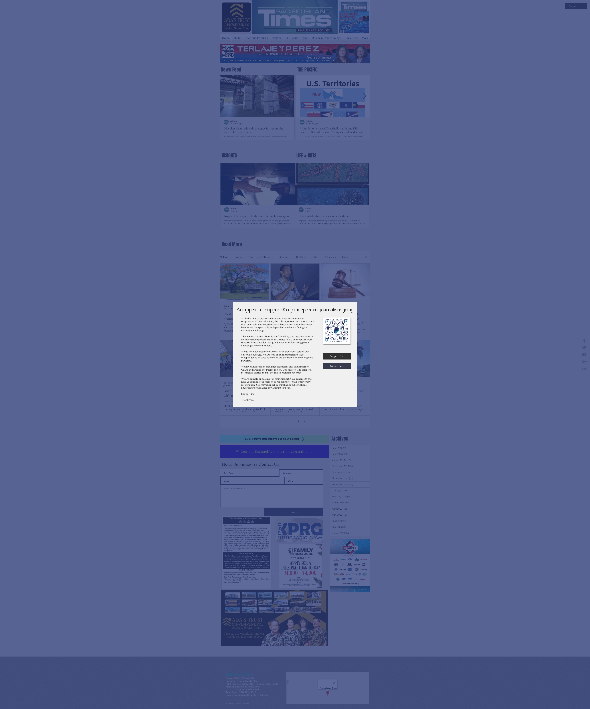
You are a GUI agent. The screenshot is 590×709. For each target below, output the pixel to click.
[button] (337, 366)
